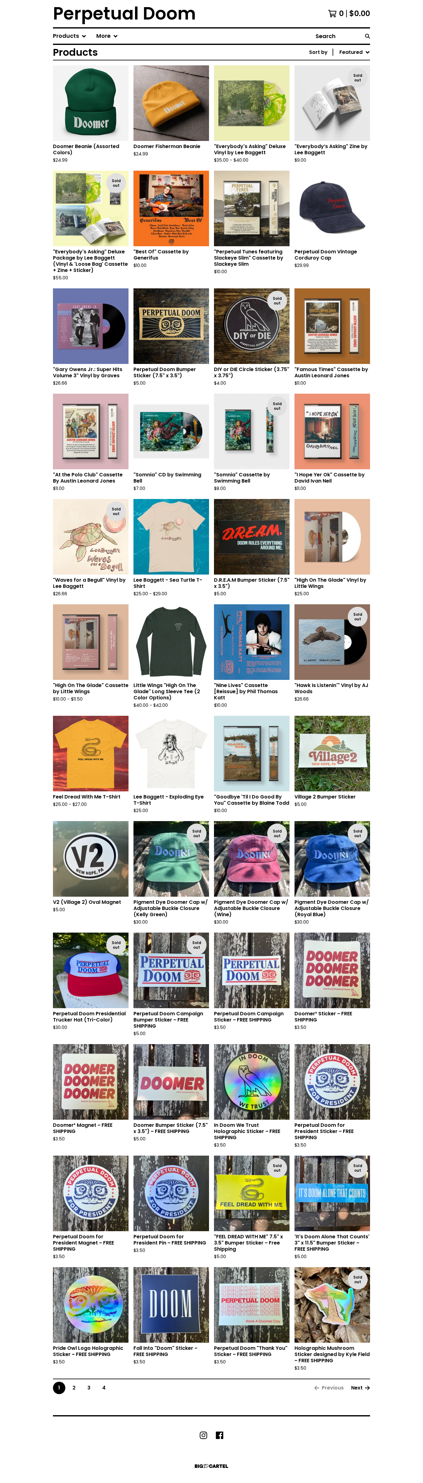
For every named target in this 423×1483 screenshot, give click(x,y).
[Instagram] (203, 1435)
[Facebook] (219, 1435)
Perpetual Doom (124, 13)
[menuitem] (69, 36)
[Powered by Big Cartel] (211, 1466)
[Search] (368, 36)
